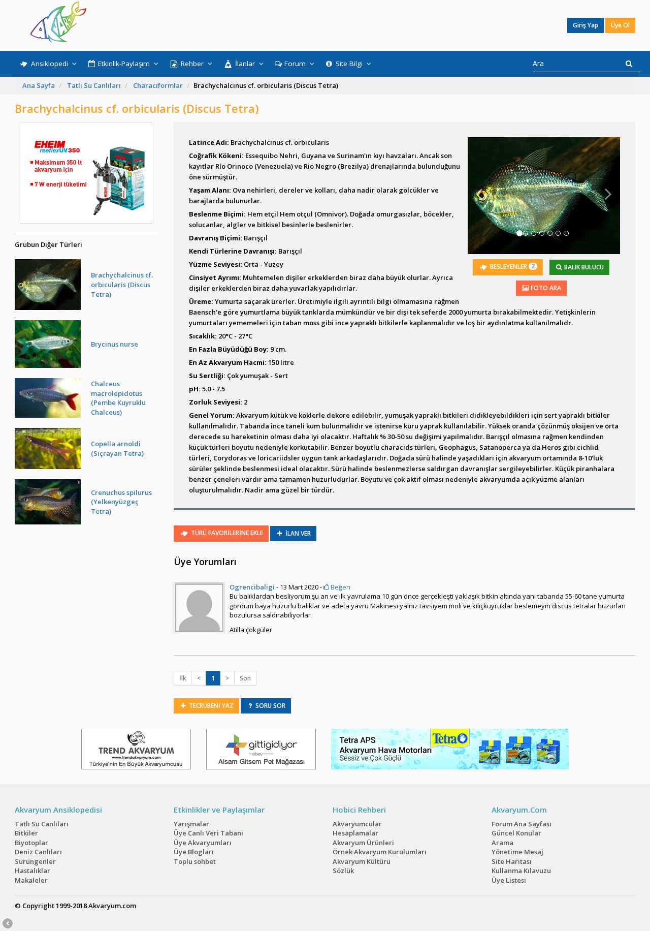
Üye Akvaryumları (203, 842)
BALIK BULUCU (583, 267)
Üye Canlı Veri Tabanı (208, 832)
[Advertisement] (318, 25)
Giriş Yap (585, 25)
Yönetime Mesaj (517, 851)
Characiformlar (158, 85)
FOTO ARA (545, 288)
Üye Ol (620, 25)
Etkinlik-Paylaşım (124, 63)
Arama (502, 842)
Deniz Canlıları (38, 851)
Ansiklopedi (49, 63)
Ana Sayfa (38, 85)
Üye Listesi (509, 880)
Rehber (192, 63)
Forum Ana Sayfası (521, 823)
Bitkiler (26, 832)
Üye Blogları (194, 851)
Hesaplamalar (355, 832)
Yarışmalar (191, 823)
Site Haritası (512, 861)
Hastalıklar (32, 870)
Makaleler (31, 880)
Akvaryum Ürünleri (363, 842)
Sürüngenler (35, 861)
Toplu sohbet (195, 861)
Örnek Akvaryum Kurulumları (380, 851)
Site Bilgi (349, 63)
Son (245, 678)
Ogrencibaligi (252, 587)
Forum (295, 63)
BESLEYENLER (512, 266)
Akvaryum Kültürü (362, 861)
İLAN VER (297, 533)
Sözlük (343, 870)
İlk (182, 678)
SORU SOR (269, 705)
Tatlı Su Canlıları (94, 85)
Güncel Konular (516, 832)
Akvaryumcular (357, 823)
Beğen (339, 587)
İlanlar (245, 63)
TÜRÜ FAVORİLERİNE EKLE (226, 533)
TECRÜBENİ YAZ (210, 705)
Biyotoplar (31, 842)
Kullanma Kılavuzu (521, 870)
